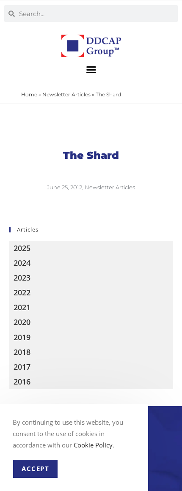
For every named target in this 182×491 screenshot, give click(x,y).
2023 (22, 278)
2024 (22, 263)
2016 (22, 381)
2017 (22, 367)
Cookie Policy (93, 445)
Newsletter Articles (66, 94)
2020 (22, 322)
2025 (22, 248)
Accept (35, 468)
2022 (22, 292)
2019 (22, 337)
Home (29, 94)
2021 (22, 307)
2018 (22, 352)
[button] (91, 69)
